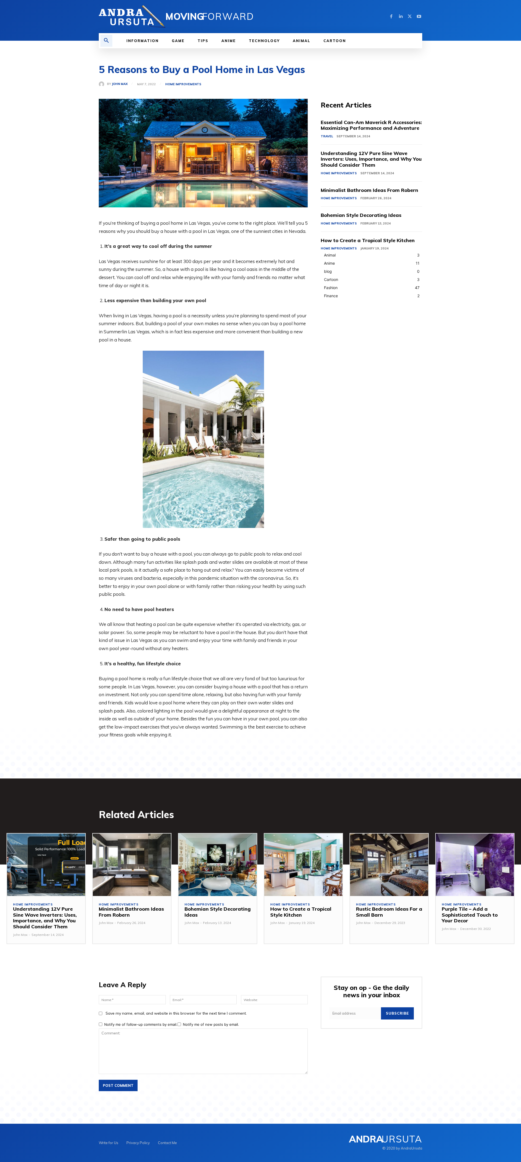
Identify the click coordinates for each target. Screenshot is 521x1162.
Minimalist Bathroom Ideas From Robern (369, 190)
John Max (120, 84)
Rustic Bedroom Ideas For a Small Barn (389, 912)
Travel (327, 136)
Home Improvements (183, 84)
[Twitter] (409, 16)
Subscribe (397, 1013)
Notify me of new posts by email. (211, 1024)
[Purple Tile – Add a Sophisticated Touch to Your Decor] (475, 865)
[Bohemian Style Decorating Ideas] (218, 865)
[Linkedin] (400, 16)
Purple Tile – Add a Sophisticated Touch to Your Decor (470, 915)
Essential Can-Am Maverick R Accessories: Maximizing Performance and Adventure (371, 125)
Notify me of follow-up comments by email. (140, 1024)
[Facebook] (391, 16)
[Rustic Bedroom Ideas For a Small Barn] (389, 865)
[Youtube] (419, 16)
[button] (106, 41)
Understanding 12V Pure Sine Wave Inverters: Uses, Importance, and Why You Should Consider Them (371, 159)
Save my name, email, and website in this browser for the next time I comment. (176, 1013)
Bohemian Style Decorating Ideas (361, 215)
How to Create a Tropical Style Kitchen (368, 240)
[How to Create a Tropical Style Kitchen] (303, 865)
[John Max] (103, 84)
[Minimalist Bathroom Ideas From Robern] (132, 865)
